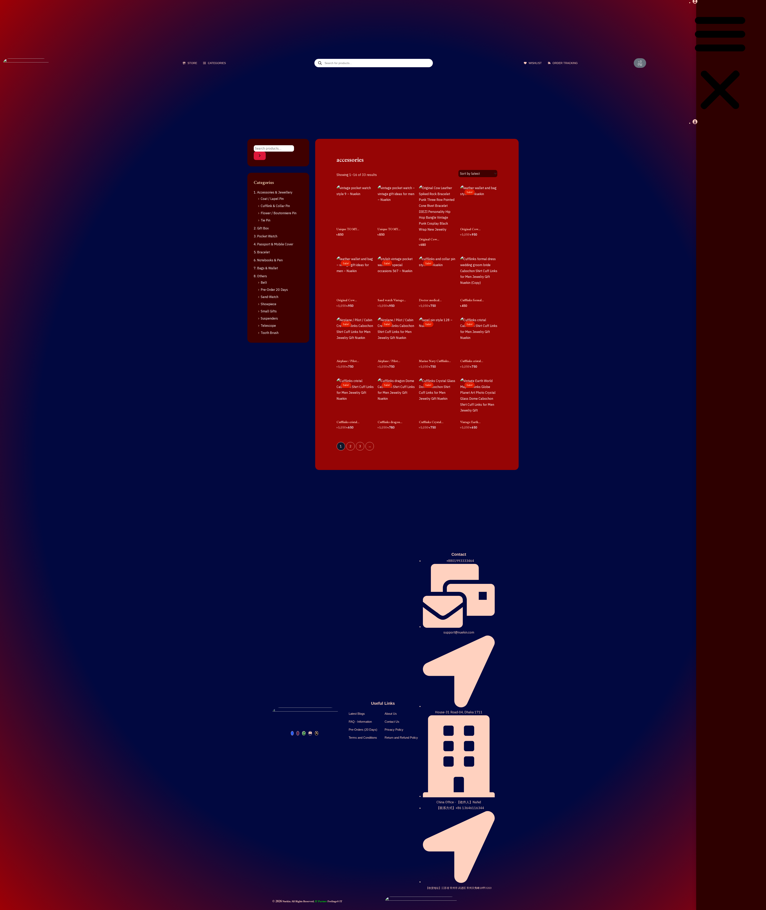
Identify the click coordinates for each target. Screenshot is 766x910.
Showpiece (268, 304)
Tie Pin (265, 220)
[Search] (260, 156)
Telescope (268, 326)
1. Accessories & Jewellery (273, 192)
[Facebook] (292, 733)
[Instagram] (297, 733)
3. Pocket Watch (265, 236)
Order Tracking (565, 63)
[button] (720, 62)
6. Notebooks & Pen (268, 260)
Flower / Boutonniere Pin (278, 213)
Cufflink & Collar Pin (275, 206)
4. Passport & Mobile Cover (273, 244)
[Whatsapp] (304, 733)
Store (192, 63)
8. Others (260, 276)
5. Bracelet (262, 252)
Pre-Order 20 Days (274, 290)
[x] (316, 733)
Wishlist (535, 63)
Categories (216, 63)
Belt (264, 282)
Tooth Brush (269, 333)
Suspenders (269, 318)
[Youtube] (310, 733)
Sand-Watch (269, 297)
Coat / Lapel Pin (272, 199)
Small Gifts (269, 311)
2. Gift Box (261, 228)
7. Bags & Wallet (266, 268)
